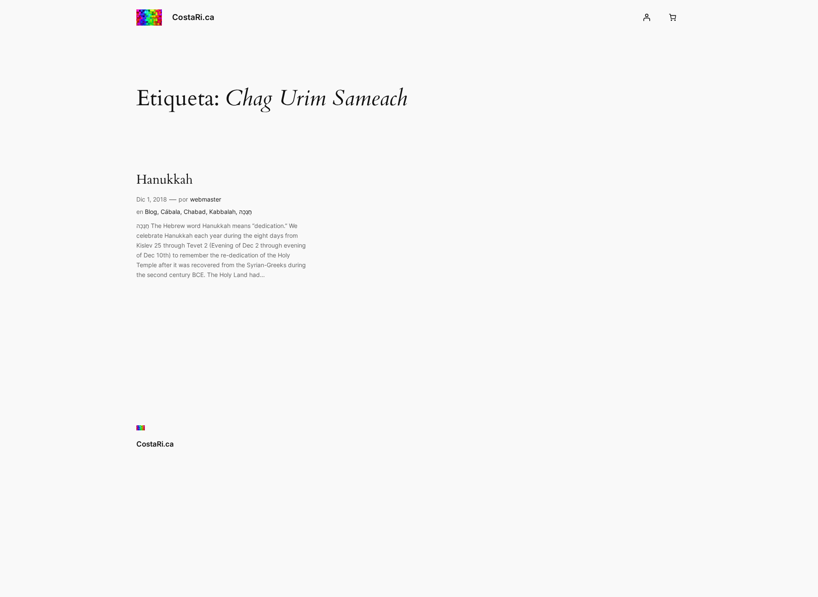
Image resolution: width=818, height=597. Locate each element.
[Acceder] (647, 17)
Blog (151, 211)
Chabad (195, 211)
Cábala (170, 211)
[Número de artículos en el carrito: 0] (673, 17)
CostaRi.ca (193, 17)
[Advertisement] (436, 493)
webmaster (205, 199)
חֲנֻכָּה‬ (245, 211)
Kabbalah (222, 211)
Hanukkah (164, 180)
